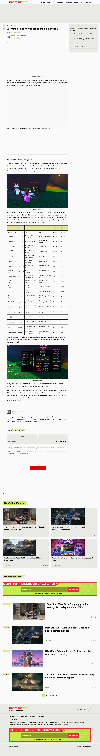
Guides (14, 25)
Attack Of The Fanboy (39, 722)
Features (68, 2)
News (53, 2)
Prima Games (50, 722)
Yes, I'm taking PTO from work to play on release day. (84, 34)
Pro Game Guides (14, 722)
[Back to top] (3, 493)
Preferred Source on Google (36, 451)
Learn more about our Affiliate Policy (29, 449)
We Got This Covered (67, 722)
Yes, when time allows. (79, 43)
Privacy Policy (62, 593)
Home (8, 25)
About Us (11, 716)
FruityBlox (50, 724)
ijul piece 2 (17, 430)
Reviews (60, 2)
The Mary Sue (32, 724)
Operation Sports (22, 724)
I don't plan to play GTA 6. (80, 46)
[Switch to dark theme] (87, 2)
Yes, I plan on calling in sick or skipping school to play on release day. (83, 38)
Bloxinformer (57, 724)
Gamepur (29, 722)
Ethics (17, 716)
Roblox (65, 220)
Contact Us (23, 716)
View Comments (37, 468)
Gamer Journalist (79, 722)
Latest (76, 2)
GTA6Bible (65, 724)
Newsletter (45, 2)
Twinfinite (22, 722)
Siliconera (57, 722)
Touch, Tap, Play (41, 724)
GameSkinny (12, 724)
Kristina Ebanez (14, 35)
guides (12, 430)
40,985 (52, 695)
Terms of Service (53, 593)
